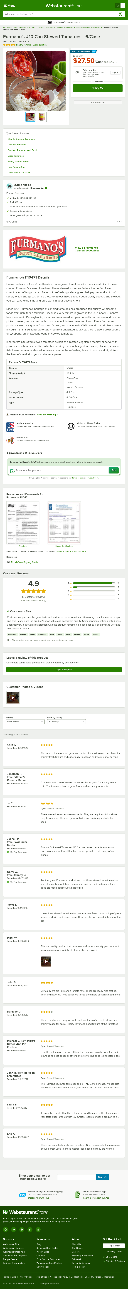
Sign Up (102, 1177)
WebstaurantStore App (14, 1252)
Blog (39, 1244)
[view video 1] (13, 697)
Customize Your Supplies (15, 1255)
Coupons (41, 1255)
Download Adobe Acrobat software (71, 551)
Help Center (114, 1245)
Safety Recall (43, 1267)
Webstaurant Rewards (13, 1248)
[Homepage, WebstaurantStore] (64, 5)
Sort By (9, 717)
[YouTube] (13, 1229)
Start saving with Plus (38, 1198)
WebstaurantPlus (11, 1244)
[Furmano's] (37, 249)
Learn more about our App (96, 1198)
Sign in (115, 73)
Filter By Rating (54, 717)
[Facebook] (21, 1229)
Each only (78, 56)
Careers (76, 1252)
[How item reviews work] (45, 601)
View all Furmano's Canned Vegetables (87, 249)
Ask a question (40, 45)
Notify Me (98, 88)
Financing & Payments (82, 1255)
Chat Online (111, 1257)
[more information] (46, 188)
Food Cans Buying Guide (34, 562)
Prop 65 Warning (46, 414)
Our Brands (77, 1248)
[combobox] (64, 14)
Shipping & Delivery (115, 1261)
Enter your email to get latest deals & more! (34, 1177)
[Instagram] (5, 1229)
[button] (30, 117)
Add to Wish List (98, 102)
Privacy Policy (92, 478)
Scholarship (77, 1259)
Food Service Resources (48, 1259)
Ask (114, 470)
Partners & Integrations (14, 1263)
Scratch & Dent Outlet (47, 1248)
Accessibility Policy (59, 1277)
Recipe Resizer (10, 1259)
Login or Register (64, 669)
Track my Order (114, 1251)
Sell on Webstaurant (81, 1263)
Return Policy (78, 1267)
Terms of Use (77, 478)
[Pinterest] (38, 1229)
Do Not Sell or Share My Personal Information (92, 1277)
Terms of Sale (9, 1277)
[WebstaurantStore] (42, 1212)
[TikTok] (29, 1229)
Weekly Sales (43, 1252)
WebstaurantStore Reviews (49, 1263)
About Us (76, 1244)
